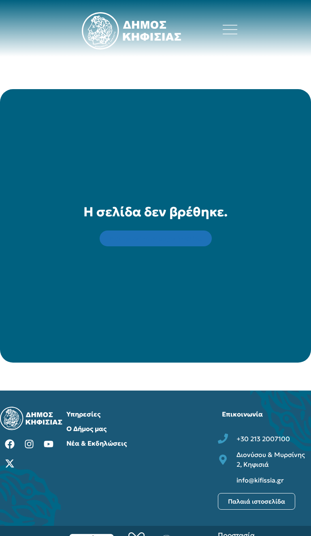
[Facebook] (9, 444)
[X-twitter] (9, 463)
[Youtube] (48, 444)
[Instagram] (29, 444)
